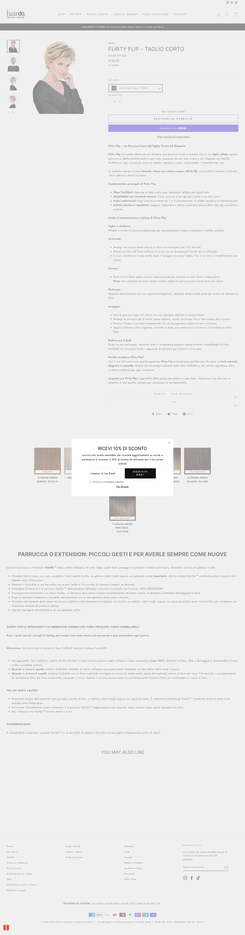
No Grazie (122, 486)
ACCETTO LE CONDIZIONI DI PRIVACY (108, 482)
